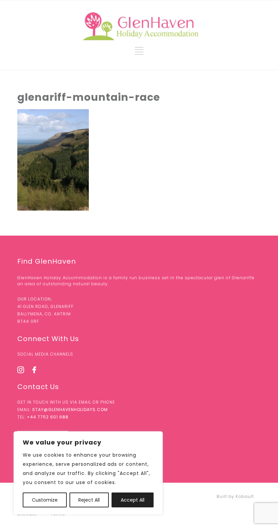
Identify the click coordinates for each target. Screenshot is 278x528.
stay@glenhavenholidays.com (70, 409)
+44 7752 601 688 (47, 417)
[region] (88, 472)
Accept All (132, 500)
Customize (45, 500)
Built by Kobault (235, 496)
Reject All (89, 500)
